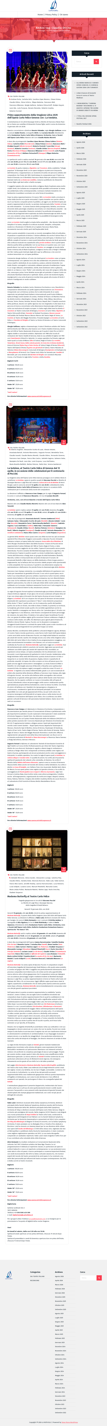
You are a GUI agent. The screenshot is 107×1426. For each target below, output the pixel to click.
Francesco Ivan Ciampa (18, 458)
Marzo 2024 (80, 288)
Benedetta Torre (57, 452)
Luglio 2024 (80, 265)
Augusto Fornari (44, 452)
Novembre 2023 (81, 310)
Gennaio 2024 (81, 299)
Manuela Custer (51, 887)
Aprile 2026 (80, 148)
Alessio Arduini (49, 450)
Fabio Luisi (50, 881)
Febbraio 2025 (81, 226)
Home (40, 14)
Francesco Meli (49, 102)
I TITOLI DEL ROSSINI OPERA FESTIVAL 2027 (86, 117)
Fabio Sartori (59, 881)
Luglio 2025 (80, 198)
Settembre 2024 (82, 254)
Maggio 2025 (80, 209)
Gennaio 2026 (81, 164)
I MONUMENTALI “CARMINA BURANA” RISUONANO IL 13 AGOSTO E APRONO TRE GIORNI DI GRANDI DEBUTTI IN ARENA (87, 106)
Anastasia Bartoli (16, 452)
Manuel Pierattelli (38, 887)
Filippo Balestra (37, 102)
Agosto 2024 (80, 260)
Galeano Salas (60, 458)
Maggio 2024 (80, 276)
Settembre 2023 (81, 321)
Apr (63, 442)
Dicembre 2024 (81, 237)
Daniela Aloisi (26, 881)
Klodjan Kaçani (58, 105)
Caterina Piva (56, 878)
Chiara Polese (56, 99)
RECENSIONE (34, 1280)
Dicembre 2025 (81, 170)
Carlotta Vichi (27, 99)
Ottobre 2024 (81, 248)
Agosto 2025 (80, 192)
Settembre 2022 (81, 327)
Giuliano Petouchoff (44, 105)
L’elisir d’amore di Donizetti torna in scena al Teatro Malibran (86, 95)
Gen (63, 91)
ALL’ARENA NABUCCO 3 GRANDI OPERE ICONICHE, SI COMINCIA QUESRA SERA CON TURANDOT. (87, 85)
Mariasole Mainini (31, 889)
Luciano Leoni (25, 887)
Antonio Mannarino (30, 452)
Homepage (41, 31)
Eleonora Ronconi (38, 881)
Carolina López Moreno (41, 99)
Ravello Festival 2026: (84, 124)
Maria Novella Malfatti (18, 464)
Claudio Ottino (15, 102)
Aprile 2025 (80, 215)
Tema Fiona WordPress (70, 1422)
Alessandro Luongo (43, 878)
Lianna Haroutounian (44, 884)
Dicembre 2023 (81, 304)
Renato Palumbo (34, 108)
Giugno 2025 (80, 204)
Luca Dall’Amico (48, 461)
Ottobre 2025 (81, 181)
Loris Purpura (22, 108)
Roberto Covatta (48, 108)
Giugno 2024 (80, 271)
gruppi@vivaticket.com (37, 1219)
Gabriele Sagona (48, 458)
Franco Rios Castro (34, 458)
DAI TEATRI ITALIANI (17, 96)
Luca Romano (59, 884)
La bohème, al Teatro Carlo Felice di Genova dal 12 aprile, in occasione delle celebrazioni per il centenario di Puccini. (35, 471)
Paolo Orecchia (54, 889)
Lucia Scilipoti (14, 887)
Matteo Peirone (32, 464)
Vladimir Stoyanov (16, 892)
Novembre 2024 (82, 243)
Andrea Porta (16, 99)
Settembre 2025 (81, 187)
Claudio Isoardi (15, 455)
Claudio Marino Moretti (30, 455)
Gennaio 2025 (81, 232)
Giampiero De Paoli (16, 461)
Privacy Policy (51, 14)
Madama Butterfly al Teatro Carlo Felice (28, 896)
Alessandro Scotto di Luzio (33, 450)
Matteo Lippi (43, 889)
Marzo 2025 (80, 220)
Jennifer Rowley (29, 884)
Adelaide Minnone (17, 878)
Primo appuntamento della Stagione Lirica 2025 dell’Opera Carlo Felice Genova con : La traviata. (32, 116)
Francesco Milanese (17, 105)
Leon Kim (13, 108)
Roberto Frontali (16, 111)
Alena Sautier (30, 878)
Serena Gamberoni (54, 464)
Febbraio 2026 (81, 159)
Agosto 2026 (80, 142)
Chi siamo (64, 14)
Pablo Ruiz (43, 464)
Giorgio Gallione (30, 105)
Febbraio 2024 (81, 293)
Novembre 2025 (81, 176)
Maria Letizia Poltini (17, 889)
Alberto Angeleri (17, 450)
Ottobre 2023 (81, 316)
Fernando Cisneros (57, 455)
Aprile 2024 (80, 282)
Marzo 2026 (80, 153)
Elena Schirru (26, 102)
